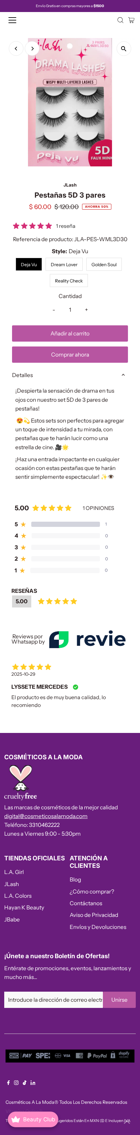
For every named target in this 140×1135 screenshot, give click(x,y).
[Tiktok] (24, 1083)
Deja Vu (29, 264)
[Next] (32, 48)
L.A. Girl (14, 872)
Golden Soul (104, 264)
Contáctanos (86, 903)
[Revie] (87, 639)
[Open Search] (120, 20)
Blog (75, 879)
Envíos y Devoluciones (98, 927)
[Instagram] (16, 1083)
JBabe (12, 919)
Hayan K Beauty (24, 907)
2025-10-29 (23, 674)
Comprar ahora (70, 354)
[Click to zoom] (124, 48)
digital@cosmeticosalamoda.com (46, 816)
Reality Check (69, 281)
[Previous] (16, 48)
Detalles (22, 375)
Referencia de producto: (43, 239)
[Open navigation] (19, 20)
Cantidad (70, 296)
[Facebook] (8, 1083)
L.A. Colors (18, 896)
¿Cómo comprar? (92, 891)
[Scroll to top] (126, 1121)
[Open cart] (131, 20)
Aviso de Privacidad (94, 915)
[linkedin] (33, 1083)
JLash (11, 884)
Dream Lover (64, 264)
